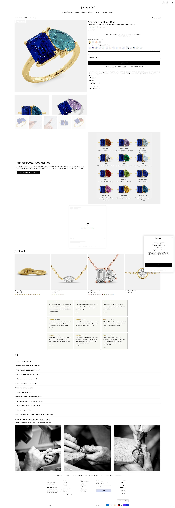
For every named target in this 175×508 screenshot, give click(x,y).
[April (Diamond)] (99, 48)
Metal (89, 39)
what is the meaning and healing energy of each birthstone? (35, 414)
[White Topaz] (130, 48)
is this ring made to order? (25, 388)
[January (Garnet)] (89, 48)
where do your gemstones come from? (28, 405)
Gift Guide (83, 12)
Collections (90, 12)
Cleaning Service (83, 485)
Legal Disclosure (66, 491)
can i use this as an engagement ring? (28, 370)
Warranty (65, 485)
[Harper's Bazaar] (113, 66)
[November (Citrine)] (123, 48)
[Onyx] (140, 48)
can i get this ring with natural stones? (28, 374)
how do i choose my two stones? (27, 379)
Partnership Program (83, 489)
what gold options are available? (27, 383)
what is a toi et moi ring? (24, 361)
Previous (154, 17)
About (110, 12)
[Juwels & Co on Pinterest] (69, 494)
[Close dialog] (172, 237)
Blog (81, 488)
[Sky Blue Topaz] (134, 48)
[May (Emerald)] (103, 48)
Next (159, 17)
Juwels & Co (102, 505)
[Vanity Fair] (119, 66)
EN (47, 505)
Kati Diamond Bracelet (131, 291)
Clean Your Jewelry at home (85, 481)
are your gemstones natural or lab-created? (30, 401)
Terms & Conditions (67, 488)
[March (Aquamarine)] (96, 48)
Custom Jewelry (105, 12)
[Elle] (124, 66)
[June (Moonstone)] (106, 48)
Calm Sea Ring (18, 291)
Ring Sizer (81, 483)
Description (93, 77)
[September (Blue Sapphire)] (117, 48)
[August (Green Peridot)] (113, 48)
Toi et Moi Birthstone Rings (67, 12)
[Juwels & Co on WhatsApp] (71, 494)
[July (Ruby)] (110, 48)
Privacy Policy (66, 489)
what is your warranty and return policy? (29, 396)
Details (92, 80)
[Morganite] (137, 48)
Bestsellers (77, 12)
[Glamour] (136, 66)
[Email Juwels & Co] (64, 494)
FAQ (64, 480)
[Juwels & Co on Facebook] (66, 494)
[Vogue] (107, 66)
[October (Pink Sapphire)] (120, 48)
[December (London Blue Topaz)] (127, 48)
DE (50, 505)
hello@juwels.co (142, 73)
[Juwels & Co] (87, 8)
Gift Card (81, 486)
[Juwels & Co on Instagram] (67, 494)
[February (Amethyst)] (93, 48)
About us (81, 480)
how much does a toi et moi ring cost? (28, 365)
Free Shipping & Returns (96, 88)
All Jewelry (97, 12)
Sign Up (103, 490)
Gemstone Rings (22, 17)
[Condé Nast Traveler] (131, 66)
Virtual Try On (21, 22)
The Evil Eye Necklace (57, 291)
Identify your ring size (155, 50)
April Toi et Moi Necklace (94, 291)
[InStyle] (141, 66)
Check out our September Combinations (28, 172)
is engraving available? (24, 410)
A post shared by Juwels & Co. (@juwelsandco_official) (87, 245)
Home (16, 17)
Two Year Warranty (95, 83)
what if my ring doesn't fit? (25, 392)
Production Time (94, 86)
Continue (158, 264)
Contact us (49, 480)
